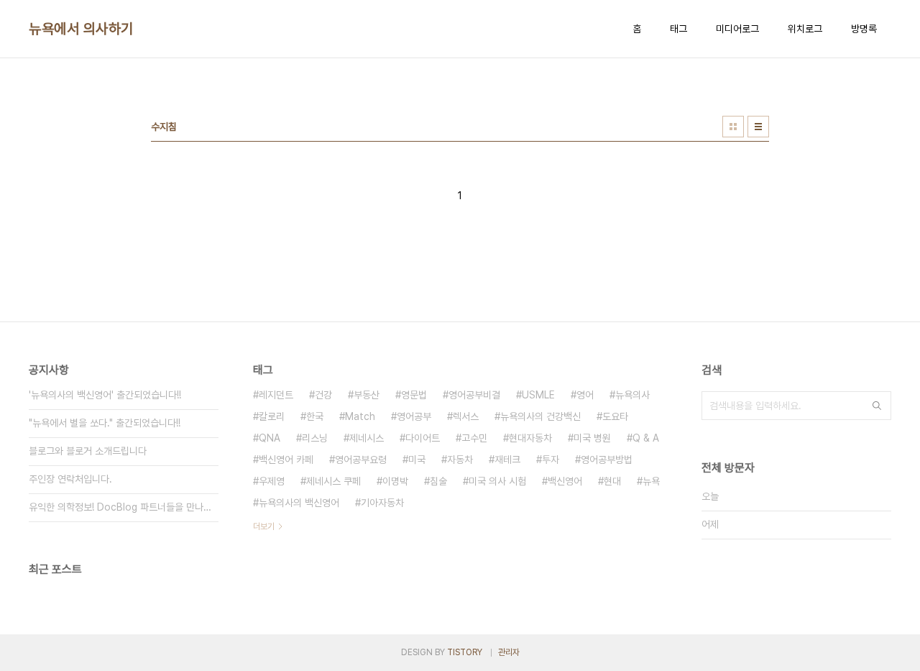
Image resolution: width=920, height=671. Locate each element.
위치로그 (805, 29)
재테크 (507, 459)
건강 (323, 395)
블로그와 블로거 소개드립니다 (88, 451)
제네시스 (366, 438)
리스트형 (758, 126)
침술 (438, 481)
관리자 (509, 652)
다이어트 (422, 438)
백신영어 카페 (286, 459)
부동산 (367, 395)
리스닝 (315, 438)
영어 (585, 395)
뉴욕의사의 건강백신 (540, 416)
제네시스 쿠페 (333, 481)
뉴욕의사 (632, 395)
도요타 (615, 416)
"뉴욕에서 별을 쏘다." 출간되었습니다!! (104, 423)
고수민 (474, 438)
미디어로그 (737, 29)
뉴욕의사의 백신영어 (299, 502)
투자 (550, 459)
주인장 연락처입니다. (70, 479)
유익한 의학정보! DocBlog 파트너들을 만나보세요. (123, 507)
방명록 (864, 29)
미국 (417, 459)
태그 (678, 29)
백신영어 (565, 481)
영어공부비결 (474, 395)
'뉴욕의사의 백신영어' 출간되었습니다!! (105, 395)
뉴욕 (651, 481)
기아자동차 (382, 502)
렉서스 (466, 416)
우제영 (272, 481)
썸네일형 (733, 126)
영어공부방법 (606, 459)
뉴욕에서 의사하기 (81, 28)
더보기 (264, 526)
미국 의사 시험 (497, 481)
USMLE (538, 395)
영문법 (414, 395)
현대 (612, 481)
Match (360, 416)
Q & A (645, 438)
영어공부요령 (361, 459)
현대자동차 (530, 438)
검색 (877, 405)
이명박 (395, 481)
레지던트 (276, 395)
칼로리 (272, 416)
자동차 (460, 459)
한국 (314, 416)
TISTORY (464, 652)
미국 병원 (592, 438)
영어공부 (414, 416)
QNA (269, 438)
